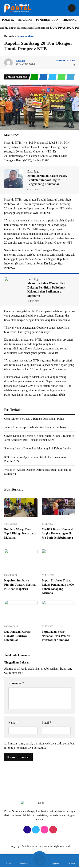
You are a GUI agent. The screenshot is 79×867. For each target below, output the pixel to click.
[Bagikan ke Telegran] (70, 77)
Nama (13, 722)
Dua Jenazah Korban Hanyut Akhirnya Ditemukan (17, 636)
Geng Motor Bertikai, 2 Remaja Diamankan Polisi (34, 418)
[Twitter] (35, 830)
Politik (8, 19)
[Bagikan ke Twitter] (52, 77)
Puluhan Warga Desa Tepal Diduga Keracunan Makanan (20, 533)
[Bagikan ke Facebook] (43, 77)
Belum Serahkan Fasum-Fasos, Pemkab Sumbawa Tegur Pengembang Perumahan (47, 180)
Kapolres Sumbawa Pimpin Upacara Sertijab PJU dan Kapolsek (20, 584)
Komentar (16, 683)
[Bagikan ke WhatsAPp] (61, 77)
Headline (25, 19)
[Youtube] (52, 830)
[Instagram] (44, 830)
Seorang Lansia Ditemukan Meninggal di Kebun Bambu (39, 448)
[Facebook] (26, 830)
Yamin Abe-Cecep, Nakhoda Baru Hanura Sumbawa (35, 427)
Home (8, 863)
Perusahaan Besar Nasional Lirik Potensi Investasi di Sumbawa (56, 636)
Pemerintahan (47, 19)
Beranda (9, 36)
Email (46, 722)
